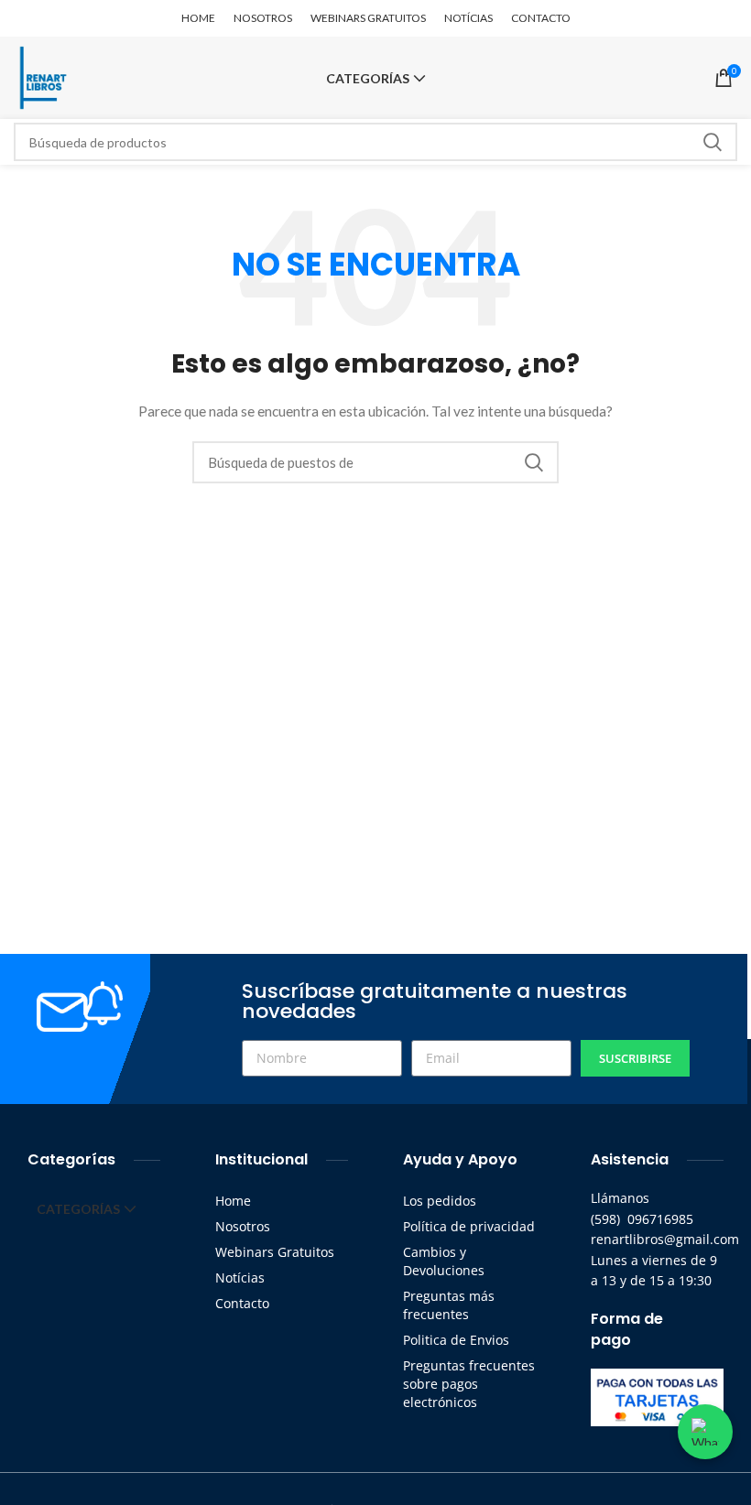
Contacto (242, 1303)
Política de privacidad (469, 1226)
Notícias (240, 1277)
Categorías (367, 78)
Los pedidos (439, 1200)
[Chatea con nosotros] (705, 1431)
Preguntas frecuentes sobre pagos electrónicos (469, 1384)
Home (233, 1200)
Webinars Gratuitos (274, 1252)
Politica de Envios (456, 1339)
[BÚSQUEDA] (712, 142)
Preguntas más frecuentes (449, 1305)
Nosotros (242, 1226)
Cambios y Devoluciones (443, 1261)
